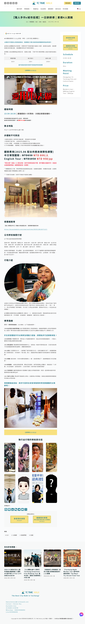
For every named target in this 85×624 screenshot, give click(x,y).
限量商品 (36, 9)
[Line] (11, 3)
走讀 (31, 535)
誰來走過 (58, 9)
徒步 (37, 21)
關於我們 (19, 9)
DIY (27, 21)
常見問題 (65, 9)
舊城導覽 (23, 535)
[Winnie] (23, 457)
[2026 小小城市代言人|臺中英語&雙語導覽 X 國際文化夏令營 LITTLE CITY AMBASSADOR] (12, 558)
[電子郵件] (16, 3)
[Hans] (23, 488)
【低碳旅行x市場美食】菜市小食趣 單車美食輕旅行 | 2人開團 (52, 572)
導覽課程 (76, 3)
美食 (40, 21)
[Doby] (37, 488)
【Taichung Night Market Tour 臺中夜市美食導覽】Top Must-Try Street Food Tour (72, 573)
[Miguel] (37, 457)
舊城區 (44, 21)
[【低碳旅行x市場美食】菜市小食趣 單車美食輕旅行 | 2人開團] (52, 558)
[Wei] (9, 457)
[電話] (13, 3)
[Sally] (51, 457)
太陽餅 (14, 535)
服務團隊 (50, 9)
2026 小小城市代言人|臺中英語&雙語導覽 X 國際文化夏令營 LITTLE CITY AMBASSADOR (12, 573)
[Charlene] (9, 488)
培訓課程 (43, 9)
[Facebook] (5, 3)
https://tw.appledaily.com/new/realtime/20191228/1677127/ (25, 229)
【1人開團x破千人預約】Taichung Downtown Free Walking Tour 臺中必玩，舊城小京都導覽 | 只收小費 (32, 574)
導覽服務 (67, 3)
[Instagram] (8, 3)
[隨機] (51, 488)
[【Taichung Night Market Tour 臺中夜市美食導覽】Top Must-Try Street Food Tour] (72, 558)
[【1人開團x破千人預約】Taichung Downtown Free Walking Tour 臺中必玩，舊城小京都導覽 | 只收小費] (32, 558)
